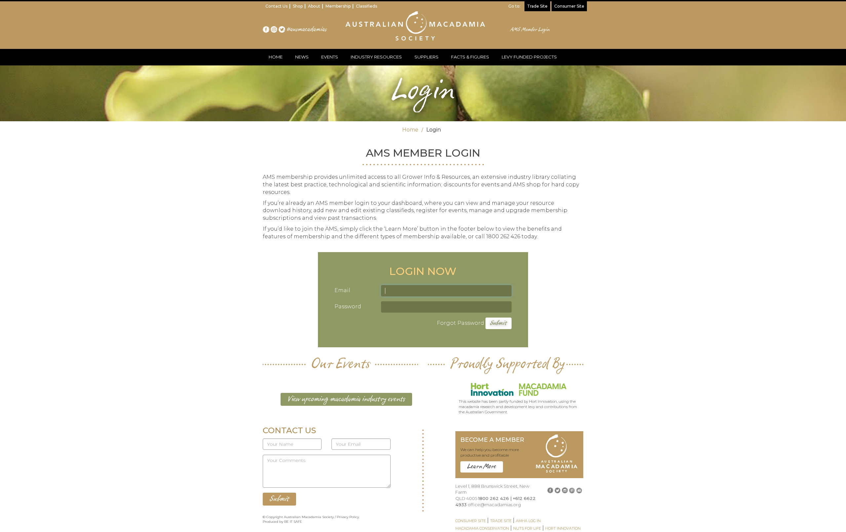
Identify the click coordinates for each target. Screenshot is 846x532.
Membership (338, 6)
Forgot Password (460, 323)
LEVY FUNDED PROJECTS (529, 56)
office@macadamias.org (494, 504)
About (314, 6)
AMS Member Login (530, 30)
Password (347, 306)
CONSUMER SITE (470, 520)
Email (342, 290)
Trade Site (537, 6)
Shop (298, 6)
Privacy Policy (348, 517)
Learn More (481, 466)
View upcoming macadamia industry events (346, 399)
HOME (276, 56)
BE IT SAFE (293, 521)
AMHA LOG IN (528, 520)
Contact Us (276, 6)
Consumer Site (569, 6)
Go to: (514, 6)
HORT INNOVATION (563, 528)
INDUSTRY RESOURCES (376, 56)
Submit (498, 323)
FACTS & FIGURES (470, 56)
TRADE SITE (501, 520)
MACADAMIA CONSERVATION (482, 528)
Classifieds (366, 6)
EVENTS (329, 56)
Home (410, 130)
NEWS (302, 56)
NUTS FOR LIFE (527, 528)
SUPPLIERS (426, 56)
